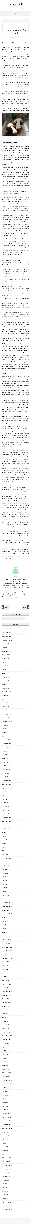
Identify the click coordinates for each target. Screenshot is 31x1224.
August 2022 (5, 644)
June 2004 (5, 1143)
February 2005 (6, 1117)
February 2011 (6, 851)
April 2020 (5, 684)
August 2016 (5, 725)
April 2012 (5, 803)
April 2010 (5, 888)
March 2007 (5, 1025)
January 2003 (6, 1206)
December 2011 (6, 817)
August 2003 (5, 1180)
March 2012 (5, 806)
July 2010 (4, 877)
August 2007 (5, 1006)
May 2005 (5, 1106)
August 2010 (5, 873)
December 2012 (6, 780)
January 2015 (6, 762)
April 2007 (5, 1021)
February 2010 (6, 895)
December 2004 (7, 1124)
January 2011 (5, 854)
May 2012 (4, 799)
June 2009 (5, 925)
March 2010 (5, 891)
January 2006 (6, 1076)
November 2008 (7, 951)
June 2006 (5, 1058)
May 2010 (4, 884)
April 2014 (5, 766)
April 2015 (5, 758)
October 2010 (6, 865)
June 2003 (5, 1187)
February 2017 (6, 706)
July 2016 (4, 729)
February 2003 (6, 1202)
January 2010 (6, 899)
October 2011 (6, 825)
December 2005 (7, 1080)
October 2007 (6, 999)
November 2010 (6, 862)
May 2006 (5, 1062)
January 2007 (6, 1032)
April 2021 (5, 673)
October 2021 (6, 655)
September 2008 (7, 958)
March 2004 (5, 1154)
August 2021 (5, 658)
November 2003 (7, 1169)
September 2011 (6, 828)
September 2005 (7, 1091)
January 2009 (6, 943)
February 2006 (6, 1073)
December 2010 (6, 858)
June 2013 (5, 777)
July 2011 (4, 836)
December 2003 (7, 1165)
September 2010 (7, 869)
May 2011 (4, 840)
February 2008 (6, 984)
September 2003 (7, 1176)
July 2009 (5, 921)
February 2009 (6, 939)
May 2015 (4, 755)
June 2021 (5, 666)
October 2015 (6, 747)
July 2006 (5, 1054)
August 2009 (6, 917)
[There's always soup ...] (25, 607)
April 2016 (5, 732)
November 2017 (6, 703)
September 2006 (7, 1047)
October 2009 (6, 910)
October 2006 (6, 1043)
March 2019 (5, 699)
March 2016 (5, 736)
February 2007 (6, 1028)
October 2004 (6, 1132)
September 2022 (7, 640)
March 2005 (5, 1113)
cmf (21, 37)
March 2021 (5, 677)
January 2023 (6, 632)
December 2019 (6, 692)
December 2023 (7, 629)
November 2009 (7, 906)
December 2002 (7, 1209)
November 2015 (6, 743)
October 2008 (6, 954)
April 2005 (5, 1110)
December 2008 (7, 947)
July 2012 (4, 795)
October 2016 (6, 718)
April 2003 (5, 1195)
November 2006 (7, 1039)
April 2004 (5, 1150)
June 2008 (5, 969)
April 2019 (5, 695)
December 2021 (6, 651)
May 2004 (5, 1147)
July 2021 (4, 662)
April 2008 (5, 976)
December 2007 (7, 991)
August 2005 (5, 1095)
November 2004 (7, 1128)
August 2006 (5, 1050)
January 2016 (6, 740)
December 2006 (7, 1036)
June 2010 (5, 880)
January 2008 (6, 988)
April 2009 (5, 932)
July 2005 (5, 1099)
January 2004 (6, 1161)
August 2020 (5, 681)
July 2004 (5, 1139)
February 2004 (6, 1158)
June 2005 (5, 1102)
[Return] (5, 607)
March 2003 (5, 1198)
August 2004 (6, 1136)
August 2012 (5, 791)
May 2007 (5, 1017)
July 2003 (5, 1184)
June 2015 (5, 751)
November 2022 (7, 636)
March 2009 (5, 936)
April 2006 (5, 1065)
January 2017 (6, 710)
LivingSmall (15, 4)
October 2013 (6, 773)
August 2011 (5, 832)
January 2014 (6, 769)
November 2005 (7, 1084)
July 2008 (5, 965)
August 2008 (6, 962)
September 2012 (7, 788)
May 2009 (5, 928)
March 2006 (5, 1069)
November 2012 (6, 784)
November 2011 (6, 821)
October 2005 (6, 1087)
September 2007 (7, 1002)
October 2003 (6, 1172)
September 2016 (7, 721)
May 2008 (5, 973)
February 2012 (6, 810)
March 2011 (5, 847)
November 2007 (7, 995)
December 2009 (7, 902)
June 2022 (5, 647)
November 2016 (6, 714)
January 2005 (6, 1121)
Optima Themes (20, 1221)
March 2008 (5, 980)
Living (15, 27)
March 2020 (5, 688)
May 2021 (4, 669)
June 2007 (5, 1013)
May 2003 (5, 1191)
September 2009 (7, 914)
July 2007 (5, 1010)
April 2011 (4, 843)
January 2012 (6, 814)
